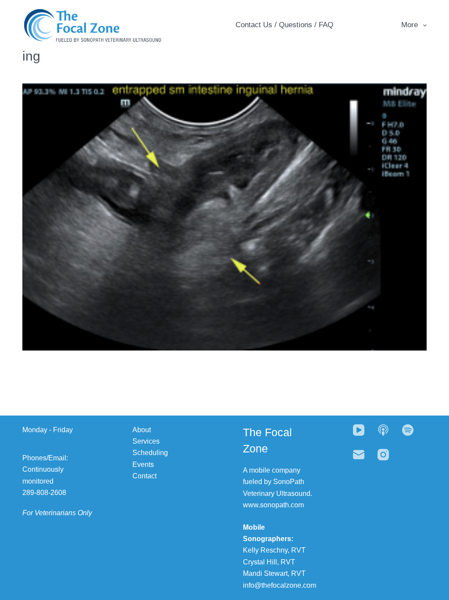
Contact (144, 476)
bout (144, 430)
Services (146, 441)
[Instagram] (383, 454)
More (409, 25)
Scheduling (150, 452)
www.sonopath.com (273, 505)
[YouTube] (358, 430)
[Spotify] (407, 430)
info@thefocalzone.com (279, 585)
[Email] (358, 454)
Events (143, 464)
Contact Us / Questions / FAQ (284, 25)
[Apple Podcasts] (383, 430)
